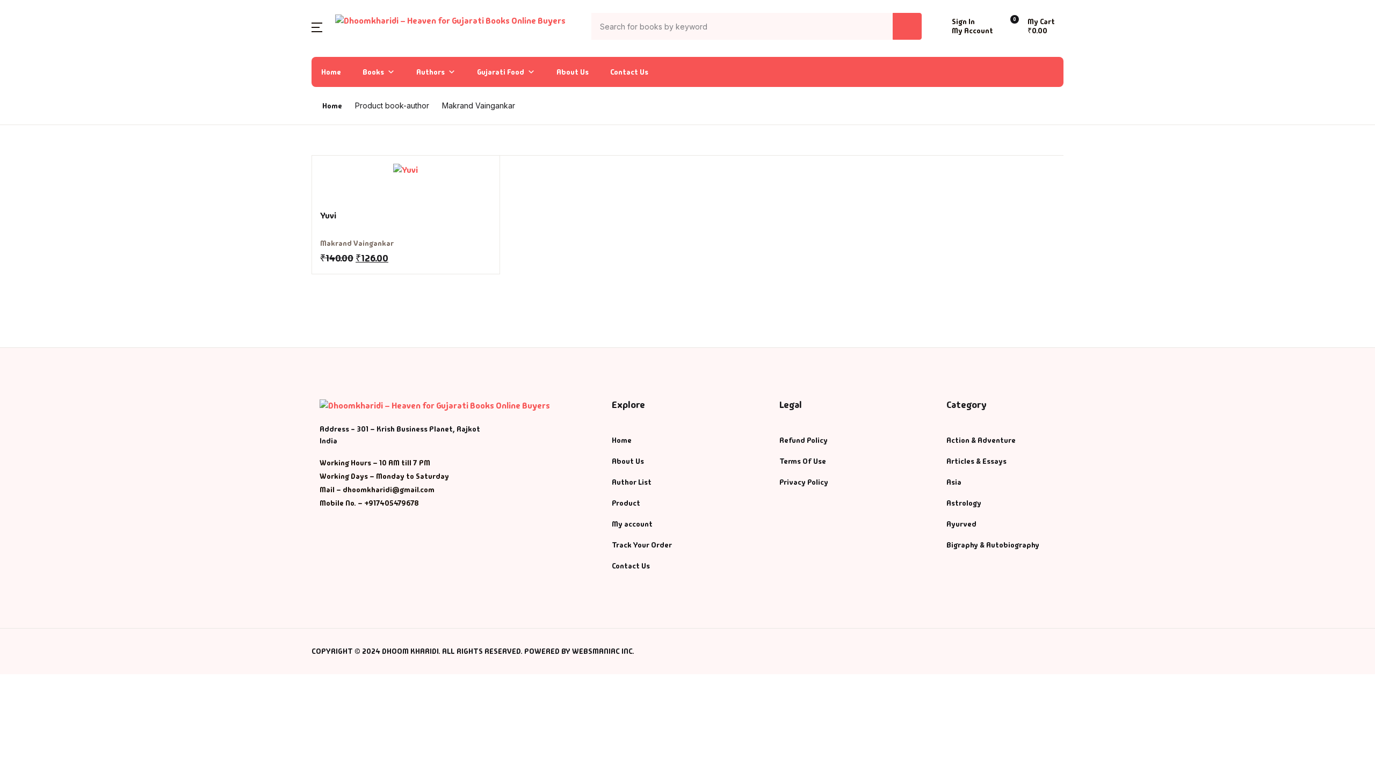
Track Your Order (642, 545)
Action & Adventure (981, 440)
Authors (430, 72)
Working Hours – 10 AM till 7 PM (375, 463)
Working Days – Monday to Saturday (384, 476)
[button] (317, 26)
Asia (953, 482)
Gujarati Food (500, 72)
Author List (38, 120)
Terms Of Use (802, 461)
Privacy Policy (803, 482)
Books (373, 72)
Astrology (963, 503)
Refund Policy (803, 440)
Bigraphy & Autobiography (992, 545)
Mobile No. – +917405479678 (369, 503)
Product (626, 503)
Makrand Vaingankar (357, 243)
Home (331, 72)
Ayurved (961, 524)
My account (632, 524)
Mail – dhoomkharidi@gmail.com (377, 489)
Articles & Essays (976, 461)
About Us (572, 72)
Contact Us (629, 72)
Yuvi (328, 215)
